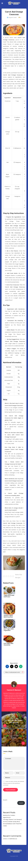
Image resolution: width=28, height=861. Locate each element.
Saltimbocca (13, 839)
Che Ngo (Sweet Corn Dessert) (12, 819)
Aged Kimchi (6, 817)
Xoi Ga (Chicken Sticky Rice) (11, 821)
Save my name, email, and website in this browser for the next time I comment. (13, 783)
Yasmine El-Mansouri (14, 690)
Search (5, 800)
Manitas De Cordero (9, 815)
